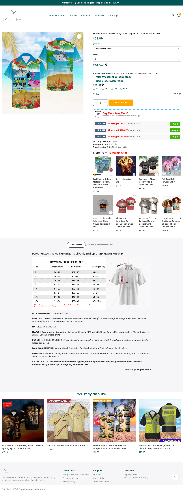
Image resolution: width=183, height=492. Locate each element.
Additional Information (101, 244)
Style (96, 44)
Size (95, 54)
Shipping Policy (130, 474)
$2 (97, 88)
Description (76, 244)
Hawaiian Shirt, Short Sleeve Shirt (113, 147)
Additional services (104, 73)
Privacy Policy (69, 481)
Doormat (73, 15)
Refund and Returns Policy (136, 477)
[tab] (76, 245)
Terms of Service (71, 478)
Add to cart (121, 102)
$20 (125, 88)
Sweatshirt (86, 15)
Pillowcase (100, 15)
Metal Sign (113, 15)
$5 (106, 88)
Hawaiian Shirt (110, 144)
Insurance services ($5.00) (110, 81)
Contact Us (98, 478)
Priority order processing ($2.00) (114, 77)
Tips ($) (98, 85)
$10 (115, 88)
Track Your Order (57, 15)
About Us (97, 474)
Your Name (100, 65)
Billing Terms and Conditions (76, 474)
